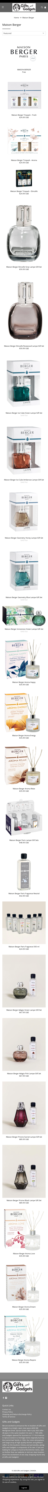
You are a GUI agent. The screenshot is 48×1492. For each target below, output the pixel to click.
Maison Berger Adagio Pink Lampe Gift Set (24, 1073)
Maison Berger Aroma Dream (24, 1307)
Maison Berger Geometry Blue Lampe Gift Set (24, 597)
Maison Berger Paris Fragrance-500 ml (24, 946)
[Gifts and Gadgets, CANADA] (24, 7)
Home (16, 17)
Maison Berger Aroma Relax (24, 788)
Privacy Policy (7, 1412)
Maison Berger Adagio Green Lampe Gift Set (24, 1010)
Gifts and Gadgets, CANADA (26, 1471)
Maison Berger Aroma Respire (24, 1360)
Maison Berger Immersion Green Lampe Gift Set (24, 629)
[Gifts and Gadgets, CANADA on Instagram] (6, 1398)
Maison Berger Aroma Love (24, 1253)
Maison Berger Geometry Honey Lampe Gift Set (24, 538)
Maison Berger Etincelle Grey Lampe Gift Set (24, 267)
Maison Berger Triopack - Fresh (24, 115)
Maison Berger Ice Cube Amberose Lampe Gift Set (24, 480)
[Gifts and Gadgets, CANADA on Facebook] (3, 1398)
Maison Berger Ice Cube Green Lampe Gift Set (24, 413)
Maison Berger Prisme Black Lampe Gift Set (24, 1200)
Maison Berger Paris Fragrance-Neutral (24, 893)
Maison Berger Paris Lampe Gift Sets (24, 840)
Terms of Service (8, 1417)
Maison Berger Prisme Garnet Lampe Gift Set (24, 1137)
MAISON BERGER (24, 69)
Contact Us (6, 1409)
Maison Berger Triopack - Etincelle (24, 191)
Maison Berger (28, 17)
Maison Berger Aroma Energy (24, 735)
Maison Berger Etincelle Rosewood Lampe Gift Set (24, 346)
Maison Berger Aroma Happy (24, 682)
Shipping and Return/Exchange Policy (17, 1414)
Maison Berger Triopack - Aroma (24, 160)
